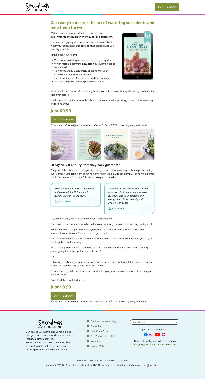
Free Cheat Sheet (100, 331)
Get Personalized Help (103, 336)
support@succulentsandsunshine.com (155, 344)
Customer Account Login (104, 321)
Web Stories (97, 341)
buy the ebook (167, 6)
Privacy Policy (98, 346)
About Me (96, 326)
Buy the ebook (63, 119)
